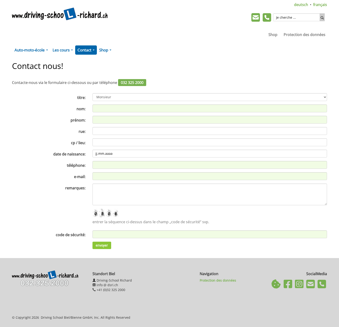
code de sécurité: (71, 234)
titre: (81, 97)
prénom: (78, 120)
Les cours (64, 51)
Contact (86, 51)
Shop (272, 34)
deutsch (301, 4)
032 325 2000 (132, 82)
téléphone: (76, 165)
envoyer (102, 245)
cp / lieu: (78, 142)
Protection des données (304, 34)
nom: (81, 108)
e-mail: (80, 176)
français (320, 4)
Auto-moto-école (32, 51)
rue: (82, 131)
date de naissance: (69, 154)
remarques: (75, 187)
